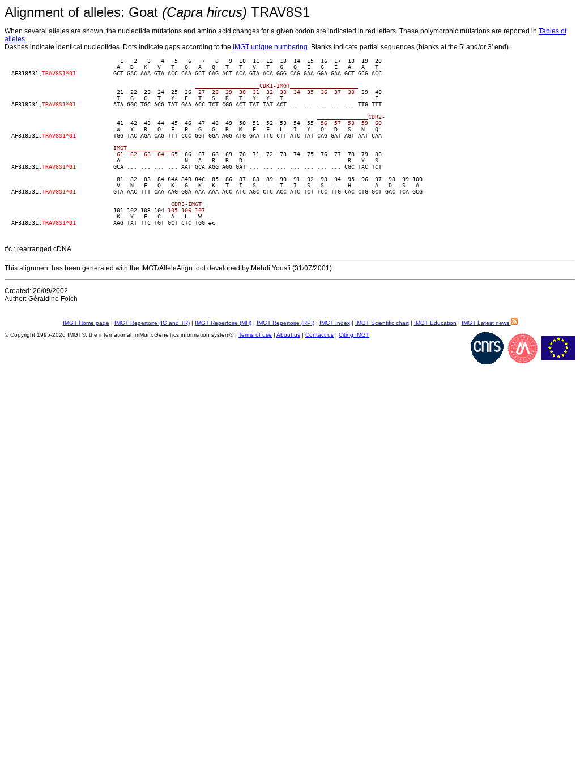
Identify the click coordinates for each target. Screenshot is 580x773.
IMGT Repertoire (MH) (223, 323)
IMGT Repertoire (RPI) (285, 323)
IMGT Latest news (486, 323)
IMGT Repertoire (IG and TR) (152, 323)
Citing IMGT (354, 335)
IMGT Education (435, 323)
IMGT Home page (86, 323)
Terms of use (255, 335)
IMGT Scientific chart (382, 323)
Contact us (319, 335)
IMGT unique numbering (270, 47)
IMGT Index (334, 323)
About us (288, 335)
